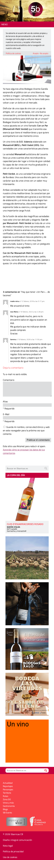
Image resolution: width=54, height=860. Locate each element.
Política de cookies (13, 53)
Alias (5, 401)
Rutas (5, 796)
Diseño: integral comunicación (17, 840)
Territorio (7, 792)
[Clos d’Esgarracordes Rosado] (27, 499)
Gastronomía (9, 806)
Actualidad (8, 783)
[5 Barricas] (35, 10)
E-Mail (6, 414)
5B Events (7, 812)
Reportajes (8, 786)
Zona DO (7, 799)
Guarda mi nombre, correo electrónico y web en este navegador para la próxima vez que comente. (26, 430)
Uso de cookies (10, 857)
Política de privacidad (13, 851)
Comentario (8, 380)
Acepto (36, 53)
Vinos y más (8, 802)
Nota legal (8, 845)
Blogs (5, 809)
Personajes (8, 789)
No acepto (44, 53)
